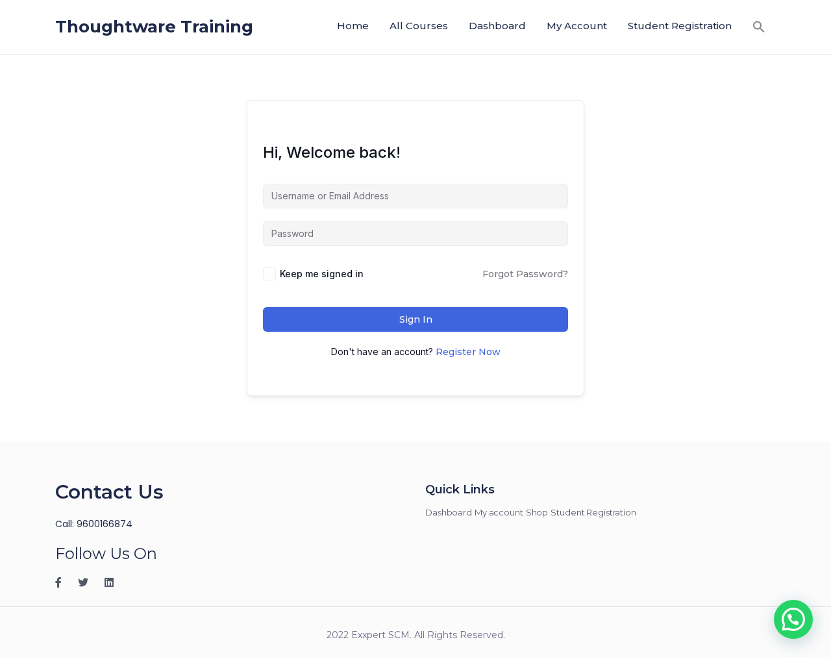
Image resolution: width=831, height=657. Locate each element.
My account (577, 25)
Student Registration (680, 25)
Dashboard (497, 25)
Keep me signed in (322, 273)
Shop (537, 512)
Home (353, 25)
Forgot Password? (525, 274)
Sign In (415, 319)
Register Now (468, 352)
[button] (759, 26)
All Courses (419, 25)
